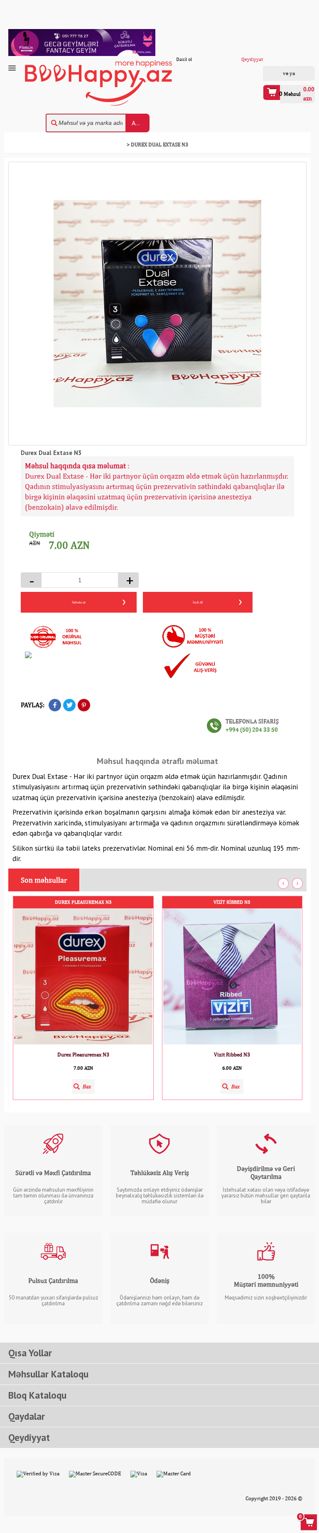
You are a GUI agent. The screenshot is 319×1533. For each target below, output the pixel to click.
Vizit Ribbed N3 (231, 902)
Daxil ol (278, 73)
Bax (86, 1086)
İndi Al (198, 602)
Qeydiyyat (299, 73)
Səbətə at (79, 602)
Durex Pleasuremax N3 (83, 902)
